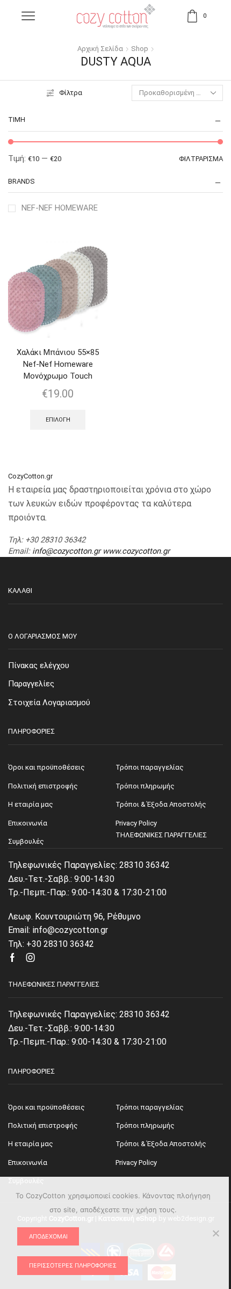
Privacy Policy (136, 1162)
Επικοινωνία (27, 1162)
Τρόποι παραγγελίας (150, 1107)
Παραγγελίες (31, 684)
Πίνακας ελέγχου (38, 665)
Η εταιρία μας (30, 1144)
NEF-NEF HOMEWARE (59, 208)
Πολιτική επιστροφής (43, 1125)
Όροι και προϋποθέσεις (46, 1107)
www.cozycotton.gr (136, 551)
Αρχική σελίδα (100, 49)
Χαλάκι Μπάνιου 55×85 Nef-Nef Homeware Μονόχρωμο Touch (58, 364)
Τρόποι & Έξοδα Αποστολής (161, 1144)
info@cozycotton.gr (66, 551)
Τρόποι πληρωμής (145, 1125)
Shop (139, 49)
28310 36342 (144, 865)
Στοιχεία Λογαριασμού (49, 702)
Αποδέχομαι (48, 1236)
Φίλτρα (70, 93)
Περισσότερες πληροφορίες (73, 1265)
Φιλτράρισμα (201, 159)
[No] (215, 1233)
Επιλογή (58, 419)
